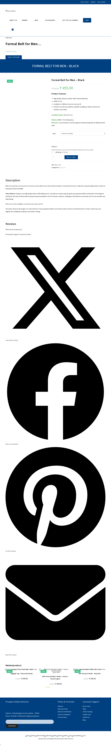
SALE (64, 167)
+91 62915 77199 (15, 716)
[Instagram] (6, 709)
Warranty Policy (63, 709)
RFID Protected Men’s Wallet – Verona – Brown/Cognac (55, 677)
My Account (85, 2)
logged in (17, 234)
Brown (71, 115)
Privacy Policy (62, 717)
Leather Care (87, 714)
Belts (60, 167)
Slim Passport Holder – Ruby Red (89, 674)
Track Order (101, 2)
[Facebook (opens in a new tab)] (6, 2)
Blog (84, 720)
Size (54, 134)
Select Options (14, 57)
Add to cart (71, 157)
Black (66, 115)
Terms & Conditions (64, 714)
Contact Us (86, 717)
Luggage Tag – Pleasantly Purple (21, 674)
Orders (93, 2)
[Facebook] (6, 706)
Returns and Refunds (64, 712)
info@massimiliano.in (32, 716)
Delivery (60, 706)
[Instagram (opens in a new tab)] (8, 2)
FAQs (84, 709)
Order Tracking (87, 712)
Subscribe (12, 726)
